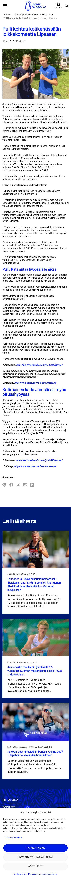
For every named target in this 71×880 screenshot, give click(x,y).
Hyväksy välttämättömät (35, 857)
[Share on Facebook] (11, 485)
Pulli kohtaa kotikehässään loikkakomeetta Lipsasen (30, 18)
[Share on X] (18, 485)
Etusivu (7, 14)
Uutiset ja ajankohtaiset (26, 14)
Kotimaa (46, 14)
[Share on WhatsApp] (4, 485)
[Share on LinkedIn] (32, 485)
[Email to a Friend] (25, 485)
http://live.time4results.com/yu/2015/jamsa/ (39, 365)
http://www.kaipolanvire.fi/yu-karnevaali (35, 382)
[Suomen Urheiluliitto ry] (35, 6)
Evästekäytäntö (20, 874)
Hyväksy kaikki (35, 847)
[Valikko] (4, 6)
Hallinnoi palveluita (13, 837)
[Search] (67, 5)
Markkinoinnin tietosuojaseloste (42, 874)
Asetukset (35, 866)
